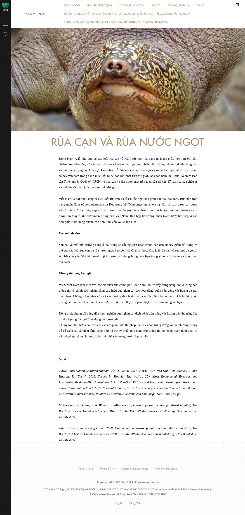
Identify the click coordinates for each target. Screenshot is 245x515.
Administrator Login (166, 468)
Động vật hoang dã (131, 5)
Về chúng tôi (72, 5)
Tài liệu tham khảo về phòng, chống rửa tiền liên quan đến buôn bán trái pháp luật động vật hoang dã (127, 13)
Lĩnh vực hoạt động (99, 5)
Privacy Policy (107, 468)
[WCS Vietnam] (6, 5)
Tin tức (156, 5)
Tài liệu (201, 5)
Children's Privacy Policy (134, 468)
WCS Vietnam (35, 14)
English (119, 503)
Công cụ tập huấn (179, 5)
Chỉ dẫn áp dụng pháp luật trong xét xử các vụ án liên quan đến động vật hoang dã (116, 22)
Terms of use (86, 468)
